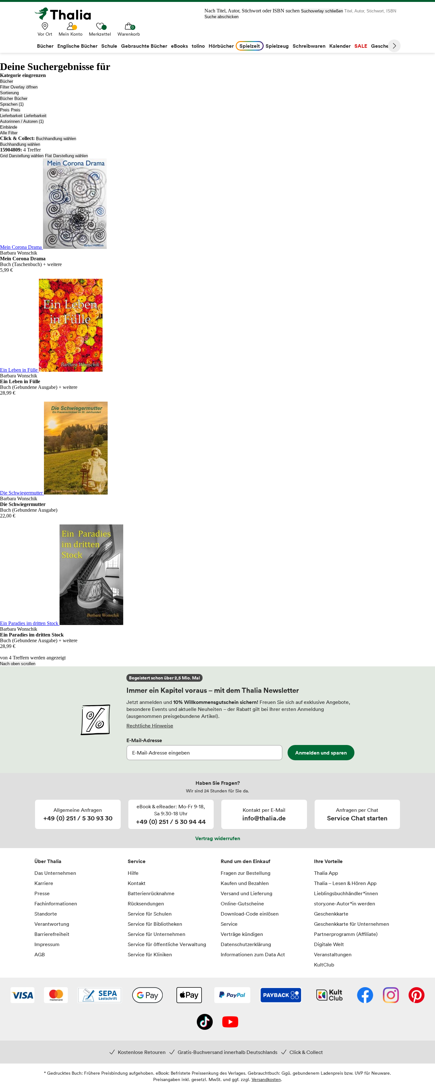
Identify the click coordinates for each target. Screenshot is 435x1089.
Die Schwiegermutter (22, 492)
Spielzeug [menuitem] (277, 45)
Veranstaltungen (333, 954)
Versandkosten (266, 1079)
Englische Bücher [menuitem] (77, 45)
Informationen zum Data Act (253, 954)
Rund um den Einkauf (245, 861)
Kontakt (137, 883)
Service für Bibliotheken (155, 924)
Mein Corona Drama (21, 247)
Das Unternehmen (55, 873)
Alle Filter (9, 132)
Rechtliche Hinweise (149, 725)
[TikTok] (205, 1022)
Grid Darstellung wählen (22, 155)
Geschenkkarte (331, 913)
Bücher (6, 81)
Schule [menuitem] (109, 45)
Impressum (47, 944)
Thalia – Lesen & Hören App (345, 883)
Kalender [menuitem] (340, 45)
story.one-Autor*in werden (344, 903)
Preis (5, 110)
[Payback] (281, 995)
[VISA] (22, 995)
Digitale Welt (329, 944)
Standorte (45, 913)
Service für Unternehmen (156, 934)
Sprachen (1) (12, 104)
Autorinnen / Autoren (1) (22, 121)
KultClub (324, 964)
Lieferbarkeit (11, 115)
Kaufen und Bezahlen (245, 883)
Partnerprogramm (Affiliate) (346, 934)
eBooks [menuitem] (179, 45)
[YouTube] (230, 1022)
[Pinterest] (416, 995)
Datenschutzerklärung (246, 944)
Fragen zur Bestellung (245, 873)
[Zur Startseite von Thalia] (66, 13)
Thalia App (326, 873)
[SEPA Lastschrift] (99, 995)
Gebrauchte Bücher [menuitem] (144, 45)
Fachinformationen (55, 903)
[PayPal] (232, 995)
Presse (42, 893)
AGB (39, 954)
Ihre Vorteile (328, 861)
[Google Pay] (147, 995)
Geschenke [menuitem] (384, 45)
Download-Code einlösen (250, 913)
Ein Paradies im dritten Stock (30, 623)
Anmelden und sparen (321, 752)
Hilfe (133, 873)
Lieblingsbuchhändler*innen (346, 893)
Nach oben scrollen (17, 663)
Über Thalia (47, 861)
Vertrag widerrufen (217, 838)
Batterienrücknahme (151, 893)
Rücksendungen (146, 903)
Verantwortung (51, 924)
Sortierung (9, 92)
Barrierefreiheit (51, 934)
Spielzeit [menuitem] (249, 45)
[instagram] (391, 995)
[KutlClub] (329, 995)
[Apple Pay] (189, 995)
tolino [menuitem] (198, 45)
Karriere (43, 883)
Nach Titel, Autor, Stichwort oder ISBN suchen (252, 10)
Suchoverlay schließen (322, 11)
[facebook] (365, 995)
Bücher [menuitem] (45, 45)
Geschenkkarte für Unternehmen (351, 924)
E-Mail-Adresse (144, 740)
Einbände (8, 127)
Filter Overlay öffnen (19, 87)
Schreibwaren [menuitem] (309, 45)
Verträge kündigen (242, 934)
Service (137, 861)
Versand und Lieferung (246, 893)
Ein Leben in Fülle (19, 370)
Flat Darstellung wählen (66, 155)
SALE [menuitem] (360, 45)
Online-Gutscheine (242, 903)
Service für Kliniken (150, 954)
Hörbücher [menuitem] (221, 45)
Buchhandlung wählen (56, 138)
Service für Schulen (150, 913)
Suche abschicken (221, 16)
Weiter (394, 45)
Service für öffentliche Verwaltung (167, 944)
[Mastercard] (56, 995)
